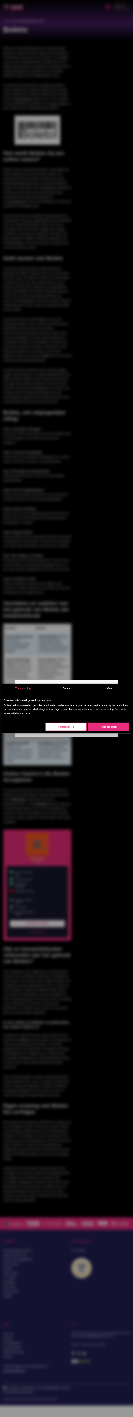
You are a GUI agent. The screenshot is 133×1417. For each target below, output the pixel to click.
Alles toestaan (109, 726)
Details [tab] (67, 688)
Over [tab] (110, 688)
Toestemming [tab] (23, 688)
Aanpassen (64, 726)
